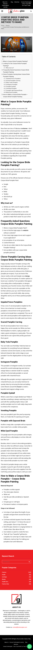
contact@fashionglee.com (19, 627)
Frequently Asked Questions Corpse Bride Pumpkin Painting (16, 71)
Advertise (16, 2)
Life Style (4, 577)
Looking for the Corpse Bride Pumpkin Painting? (15, 64)
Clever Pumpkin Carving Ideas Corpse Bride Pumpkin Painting (16, 75)
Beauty (4, 48)
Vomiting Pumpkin (11, 88)
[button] (29, 646)
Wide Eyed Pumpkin (11, 92)
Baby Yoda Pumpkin (12, 82)
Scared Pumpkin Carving (13, 80)
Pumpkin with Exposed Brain (14, 90)
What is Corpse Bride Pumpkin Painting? (15, 61)
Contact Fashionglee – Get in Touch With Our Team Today (26, 3)
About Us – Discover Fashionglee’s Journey (5, 4)
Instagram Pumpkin (11, 84)
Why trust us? (10, 68)
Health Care (5, 581)
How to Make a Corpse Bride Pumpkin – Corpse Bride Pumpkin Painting (15, 95)
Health (3, 574)
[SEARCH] (29, 561)
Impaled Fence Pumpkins (13, 78)
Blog (12, 2)
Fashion (4, 572)
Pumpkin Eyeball (11, 86)
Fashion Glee (6, 50)
